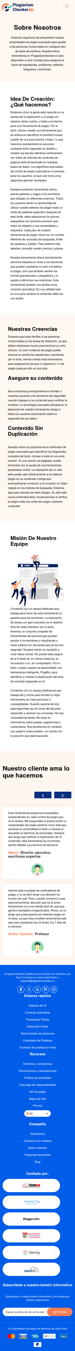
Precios (37, 1105)
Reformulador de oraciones (37, 1033)
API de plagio (37, 1092)
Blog (37, 1162)
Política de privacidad (37, 1078)
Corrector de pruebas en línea (37, 1047)
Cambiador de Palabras (37, 1040)
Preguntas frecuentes (37, 1155)
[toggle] (67, 6)
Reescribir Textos (37, 1026)
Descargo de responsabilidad (37, 1085)
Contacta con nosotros (37, 1141)
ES (31, 1113)
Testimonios (37, 1134)
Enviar (62, 1311)
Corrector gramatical (37, 1012)
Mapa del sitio (37, 1099)
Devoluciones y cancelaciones (38, 1071)
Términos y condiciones (37, 1064)
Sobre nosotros (37, 1148)
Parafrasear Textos (37, 1019)
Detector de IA (37, 1005)
